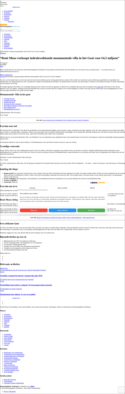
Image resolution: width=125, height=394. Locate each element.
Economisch (8, 14)
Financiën (11, 21)
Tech (5, 41)
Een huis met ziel (9, 98)
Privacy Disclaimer (10, 391)
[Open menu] (1, 1)
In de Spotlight (8, 372)
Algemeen (7, 13)
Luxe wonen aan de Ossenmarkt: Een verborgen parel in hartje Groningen (66, 120)
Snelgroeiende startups (11, 358)
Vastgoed (7, 18)
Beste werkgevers (9, 365)
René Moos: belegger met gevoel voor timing (18, 106)
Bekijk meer (4, 268)
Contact (6, 345)
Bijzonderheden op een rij (12, 109)
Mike (1, 66)
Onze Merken (8, 338)
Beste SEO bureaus (10, 379)
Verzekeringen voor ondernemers (14, 354)
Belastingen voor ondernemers (13, 352)
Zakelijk (6, 20)
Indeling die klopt (9, 102)
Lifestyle (6, 16)
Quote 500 (100, 87)
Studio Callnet (8, 336)
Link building (8, 381)
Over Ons (7, 343)
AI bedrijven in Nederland (12, 359)
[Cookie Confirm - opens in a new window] (97, 183)
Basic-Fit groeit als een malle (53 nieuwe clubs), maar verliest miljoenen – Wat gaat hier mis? (66, 217)
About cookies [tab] (62, 188)
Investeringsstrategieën (11, 368)
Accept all (91, 210)
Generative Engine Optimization (14, 383)
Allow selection (62, 210)
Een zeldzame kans (10, 107)
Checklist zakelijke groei (11, 370)
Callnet (31, 386)
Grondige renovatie (10, 100)
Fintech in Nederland (10, 361)
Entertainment (8, 37)
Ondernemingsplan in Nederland (14, 356)
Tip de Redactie (9, 341)
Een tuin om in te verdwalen (12, 104)
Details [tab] (92, 188)
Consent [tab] (32, 188)
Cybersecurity (8, 363)
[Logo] (10, 298)
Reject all (34, 210)
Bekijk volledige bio (6, 75)
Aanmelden (3, 25)
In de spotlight (8, 11)
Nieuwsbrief (8, 339)
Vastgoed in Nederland (11, 367)
